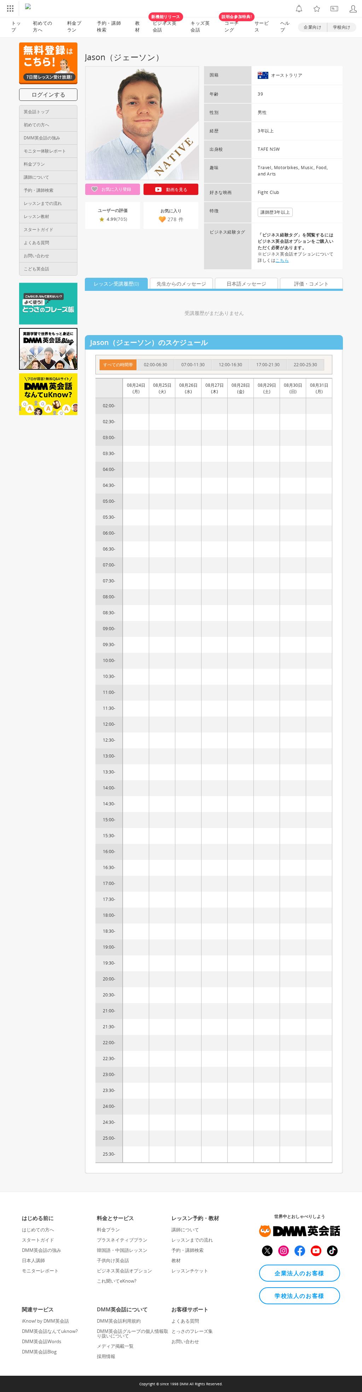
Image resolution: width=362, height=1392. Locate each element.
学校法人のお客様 (300, 1296)
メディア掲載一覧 (115, 1346)
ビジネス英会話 (165, 25)
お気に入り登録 (115, 189)
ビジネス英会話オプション (124, 1270)
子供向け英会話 (113, 1260)
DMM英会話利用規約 (119, 1321)
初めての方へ (36, 125)
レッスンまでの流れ (43, 203)
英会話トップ (36, 112)
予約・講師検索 (109, 26)
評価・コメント (311, 283)
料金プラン (74, 26)
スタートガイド (38, 229)
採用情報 (106, 1356)
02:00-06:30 (155, 365)
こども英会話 (36, 269)
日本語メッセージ (246, 283)
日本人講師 (33, 1260)
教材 (137, 26)
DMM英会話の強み (42, 138)
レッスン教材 (36, 216)
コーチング (235, 25)
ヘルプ (285, 26)
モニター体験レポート (45, 151)
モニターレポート (40, 1270)
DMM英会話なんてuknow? (50, 1331)
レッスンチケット (189, 1270)
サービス (262, 26)
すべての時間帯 (118, 365)
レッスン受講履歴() (116, 283)
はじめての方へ (38, 1229)
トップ (16, 26)
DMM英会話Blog (39, 1351)
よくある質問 (36, 243)
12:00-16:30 (230, 365)
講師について (36, 177)
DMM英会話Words (41, 1341)
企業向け (312, 27)
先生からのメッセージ (181, 283)
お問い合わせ (36, 256)
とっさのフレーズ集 (192, 1331)
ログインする (48, 94)
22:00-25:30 (305, 365)
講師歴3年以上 (275, 212)
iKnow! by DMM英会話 (45, 1321)
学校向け (342, 27)
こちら (282, 260)
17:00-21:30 (268, 365)
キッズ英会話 (200, 26)
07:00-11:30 (193, 365)
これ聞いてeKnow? (116, 1281)
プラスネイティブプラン (122, 1240)
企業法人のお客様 (300, 1273)
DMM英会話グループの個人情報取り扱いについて (132, 1333)
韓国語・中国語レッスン (122, 1250)
